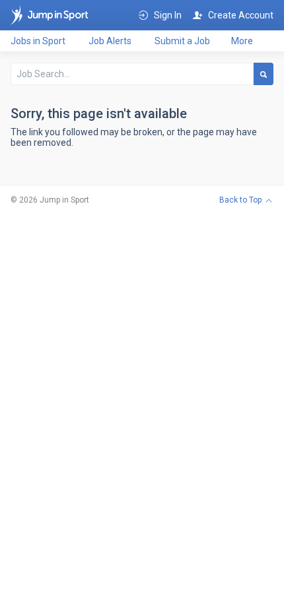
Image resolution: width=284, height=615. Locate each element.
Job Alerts (110, 41)
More (242, 41)
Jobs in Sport (38, 41)
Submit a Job (182, 41)
